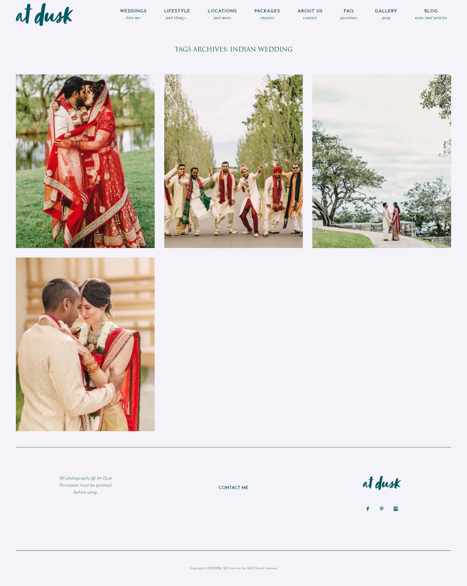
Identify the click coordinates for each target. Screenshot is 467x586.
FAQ (348, 14)
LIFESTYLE (177, 14)
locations (222, 14)
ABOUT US (310, 14)
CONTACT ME (233, 488)
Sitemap (271, 568)
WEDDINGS (133, 14)
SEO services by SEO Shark (243, 568)
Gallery (386, 14)
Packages (267, 14)
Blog (431, 14)
